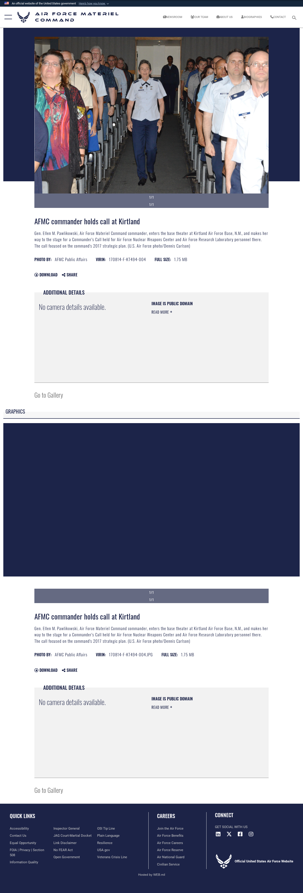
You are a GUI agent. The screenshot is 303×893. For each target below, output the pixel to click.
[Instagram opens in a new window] (251, 834)
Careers (166, 816)
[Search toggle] (295, 17)
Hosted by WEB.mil (151, 874)
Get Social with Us (231, 827)
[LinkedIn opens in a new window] (218, 834)
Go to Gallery (48, 394)
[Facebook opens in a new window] (240, 834)
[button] (94, 3)
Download (47, 274)
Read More (161, 312)
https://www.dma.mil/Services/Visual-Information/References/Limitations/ (204, 346)
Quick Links (22, 816)
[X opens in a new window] (229, 834)
